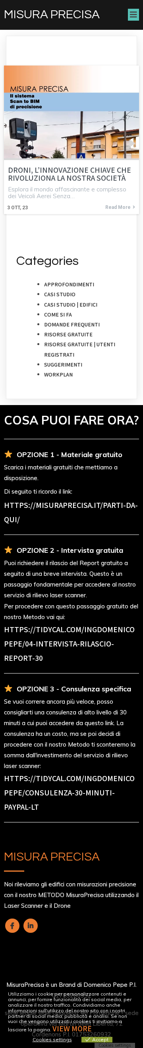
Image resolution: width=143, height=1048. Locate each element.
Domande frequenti (72, 324)
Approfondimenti (69, 284)
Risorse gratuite (68, 334)
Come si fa (58, 314)
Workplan (58, 374)
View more (72, 1028)
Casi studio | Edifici (70, 304)
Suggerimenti (63, 364)
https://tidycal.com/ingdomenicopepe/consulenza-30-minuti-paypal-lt (69, 792)
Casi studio (59, 294)
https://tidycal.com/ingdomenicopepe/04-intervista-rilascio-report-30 (69, 643)
